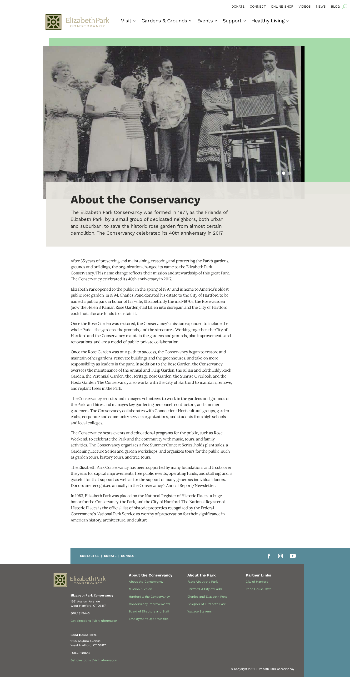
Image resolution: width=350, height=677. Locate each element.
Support (232, 21)
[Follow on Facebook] (269, 556)
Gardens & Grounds (164, 21)
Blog (335, 6)
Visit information (105, 620)
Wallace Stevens (199, 611)
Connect (258, 6)
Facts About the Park (202, 581)
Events (205, 21)
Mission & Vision (140, 589)
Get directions (80, 620)
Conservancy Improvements (149, 604)
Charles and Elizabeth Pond (207, 596)
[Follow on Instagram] (280, 556)
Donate (238, 6)
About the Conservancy (146, 581)
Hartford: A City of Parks (204, 589)
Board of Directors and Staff (149, 611)
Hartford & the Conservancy (149, 596)
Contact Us (90, 556)
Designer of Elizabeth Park (206, 604)
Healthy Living (267, 21)
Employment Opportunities (149, 619)
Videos (305, 6)
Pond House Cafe (258, 589)
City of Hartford (257, 581)
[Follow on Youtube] (293, 556)
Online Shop (282, 6)
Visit (126, 21)
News (321, 6)
